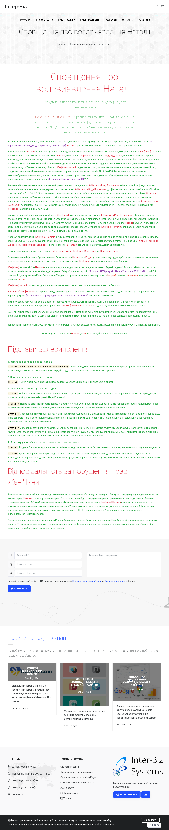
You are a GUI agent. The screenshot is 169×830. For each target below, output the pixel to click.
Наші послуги (66, 20)
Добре (155, 825)
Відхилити (151, 820)
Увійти (146, 20)
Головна (25, 20)
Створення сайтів (70, 766)
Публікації (110, 20)
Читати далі (19, 708)
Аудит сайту (67, 788)
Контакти (128, 20)
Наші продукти (89, 20)
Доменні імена (71, 793)
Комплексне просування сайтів (77, 782)
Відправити (20, 588)
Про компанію (44, 20)
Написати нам (128, 794)
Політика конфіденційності (86, 581)
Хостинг (67, 798)
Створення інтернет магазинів (76, 772)
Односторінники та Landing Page (78, 777)
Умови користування (116, 581)
